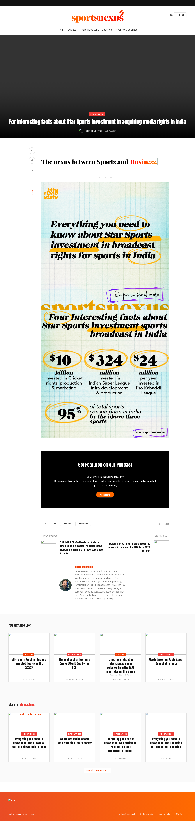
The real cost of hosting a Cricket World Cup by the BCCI (74, 664)
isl (45, 523)
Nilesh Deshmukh (94, 131)
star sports (83, 523)
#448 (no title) (147, 814)
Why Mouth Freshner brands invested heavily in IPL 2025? (29, 664)
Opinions (120, 655)
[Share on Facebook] (32, 151)
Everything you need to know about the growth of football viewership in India (29, 743)
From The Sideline (90, 30)
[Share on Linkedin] (32, 170)
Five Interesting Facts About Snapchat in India (166, 662)
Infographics (96, 114)
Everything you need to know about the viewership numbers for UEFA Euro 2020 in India (129, 547)
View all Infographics (96, 770)
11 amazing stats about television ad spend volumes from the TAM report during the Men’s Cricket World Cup (120, 667)
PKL (54, 523)
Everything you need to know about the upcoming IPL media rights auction (166, 743)
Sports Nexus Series (127, 30)
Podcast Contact (126, 814)
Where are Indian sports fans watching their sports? (74, 741)
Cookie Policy (165, 814)
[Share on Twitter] (32, 160)
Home (61, 30)
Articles (29, 655)
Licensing (107, 30)
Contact (180, 814)
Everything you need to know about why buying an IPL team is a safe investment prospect (120, 745)
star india (67, 523)
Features (71, 30)
